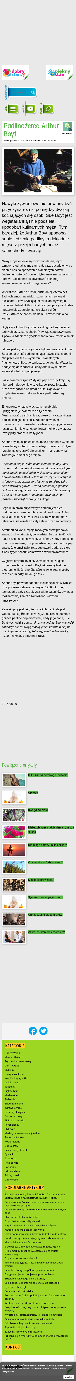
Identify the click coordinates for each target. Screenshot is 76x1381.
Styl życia (10, 1128)
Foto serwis (11, 1162)
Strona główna (10, 140)
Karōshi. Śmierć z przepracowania (24, 1229)
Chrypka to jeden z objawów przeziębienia (29, 1274)
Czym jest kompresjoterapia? (46, 932)
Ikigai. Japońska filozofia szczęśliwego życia (30, 1225)
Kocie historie (12, 1141)
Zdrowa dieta (12, 1171)
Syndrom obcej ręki (16, 1287)
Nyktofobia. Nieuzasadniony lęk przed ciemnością (33, 1314)
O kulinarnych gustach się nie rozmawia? (28, 1323)
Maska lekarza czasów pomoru (23, 1242)
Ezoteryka (10, 1158)
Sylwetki (9, 1154)
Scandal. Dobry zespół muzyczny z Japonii (29, 1270)
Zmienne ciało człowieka (19, 1291)
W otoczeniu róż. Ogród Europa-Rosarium (29, 1302)
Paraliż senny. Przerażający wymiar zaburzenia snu (34, 1238)
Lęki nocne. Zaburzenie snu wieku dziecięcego (32, 1282)
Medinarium (11, 1095)
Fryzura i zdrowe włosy (18, 1061)
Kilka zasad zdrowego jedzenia (48, 775)
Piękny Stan (11, 1090)
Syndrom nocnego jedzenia (45, 897)
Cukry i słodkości (14, 1074)
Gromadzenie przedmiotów (45, 914)
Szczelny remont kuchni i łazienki (24, 1331)
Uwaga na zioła (38, 810)
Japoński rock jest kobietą (20, 1327)
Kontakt (13, 1347)
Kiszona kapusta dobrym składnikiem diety (29, 1318)
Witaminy (10, 1086)
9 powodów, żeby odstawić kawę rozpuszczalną (32, 1246)
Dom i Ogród (12, 1065)
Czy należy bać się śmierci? (45, 862)
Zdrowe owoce (13, 1107)
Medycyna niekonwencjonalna (22, 1133)
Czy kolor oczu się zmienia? (21, 1258)
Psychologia (12, 1124)
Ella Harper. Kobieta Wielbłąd (22, 1217)
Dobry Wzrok (12, 1052)
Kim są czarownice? (40, 880)
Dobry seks (11, 1179)
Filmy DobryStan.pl (16, 1150)
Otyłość (33, 792)
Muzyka (9, 1069)
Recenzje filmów (14, 1137)
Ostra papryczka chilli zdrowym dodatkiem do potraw (35, 1233)
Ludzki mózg (12, 1082)
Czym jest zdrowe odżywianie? (22, 1221)
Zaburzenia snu (14, 1103)
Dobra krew (11, 1145)
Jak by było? (12, 1175)
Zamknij (68, 1377)
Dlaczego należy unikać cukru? (47, 845)
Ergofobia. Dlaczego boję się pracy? (26, 1278)
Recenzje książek (15, 1112)
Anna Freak (67, 133)
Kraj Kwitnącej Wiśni (16, 1078)
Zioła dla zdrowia (14, 1120)
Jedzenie (25, 140)
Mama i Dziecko (14, 1057)
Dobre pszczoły (14, 1116)
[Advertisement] (38, 29)
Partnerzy (10, 1166)
